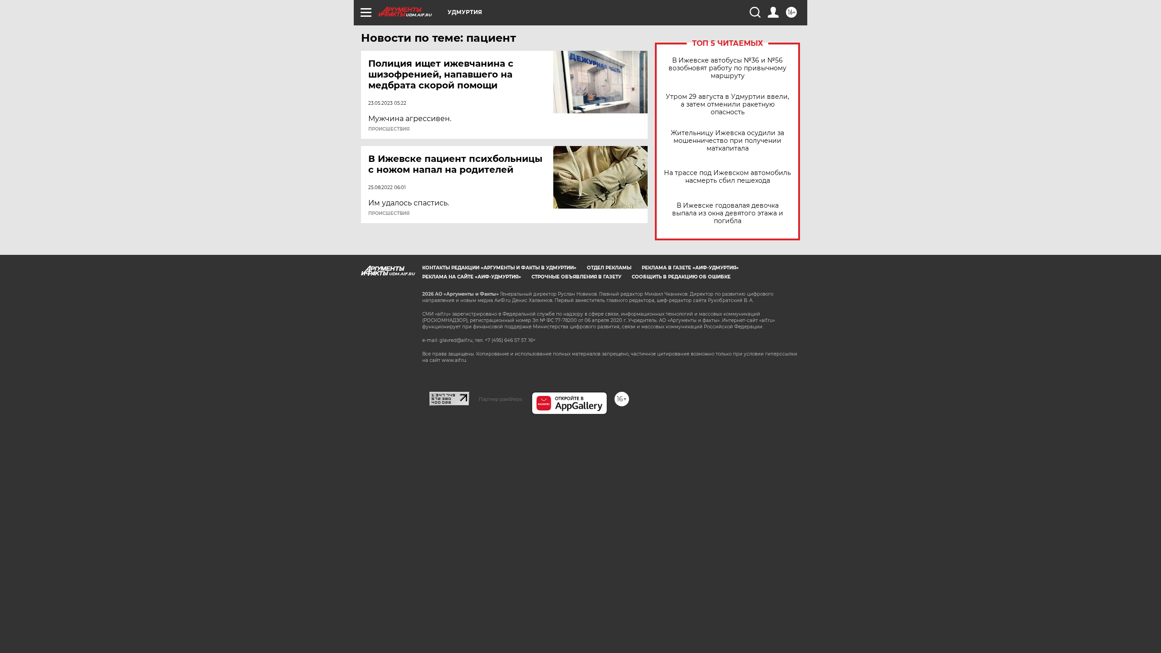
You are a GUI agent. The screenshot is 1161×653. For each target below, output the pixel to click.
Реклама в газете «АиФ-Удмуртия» (690, 268)
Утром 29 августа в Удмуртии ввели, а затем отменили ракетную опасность (727, 104)
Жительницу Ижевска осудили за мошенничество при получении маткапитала (727, 140)
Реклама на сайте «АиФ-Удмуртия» (471, 277)
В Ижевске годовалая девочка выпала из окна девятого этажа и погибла (727, 213)
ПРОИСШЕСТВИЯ (389, 129)
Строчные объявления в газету (576, 277)
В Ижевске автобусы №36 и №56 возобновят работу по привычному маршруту (727, 68)
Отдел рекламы (609, 268)
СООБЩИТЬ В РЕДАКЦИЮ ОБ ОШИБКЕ (681, 277)
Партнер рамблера (500, 399)
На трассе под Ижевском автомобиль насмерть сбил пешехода (727, 177)
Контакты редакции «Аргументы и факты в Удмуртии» (499, 268)
